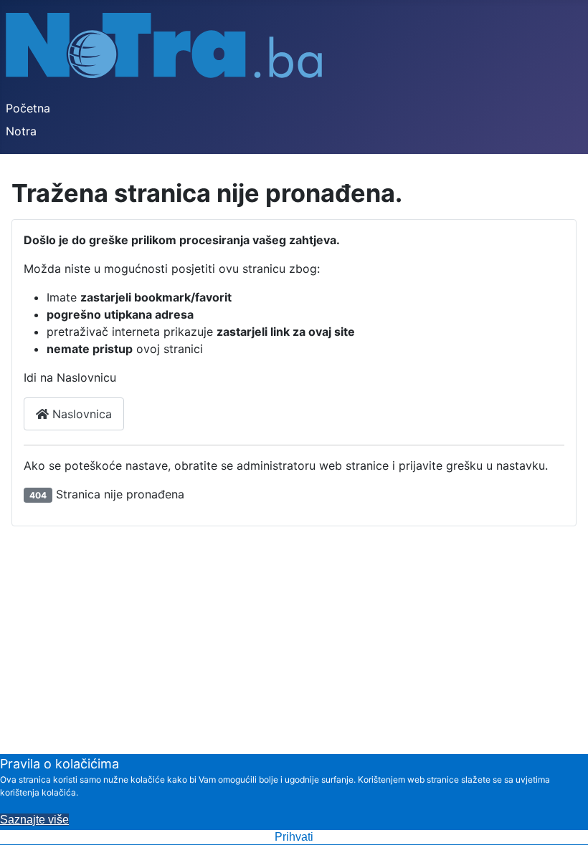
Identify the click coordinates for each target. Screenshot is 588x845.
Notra (21, 131)
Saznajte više (34, 819)
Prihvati (294, 837)
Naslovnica (80, 414)
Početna (28, 108)
